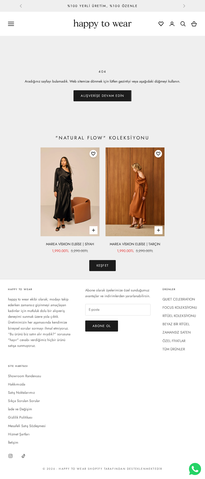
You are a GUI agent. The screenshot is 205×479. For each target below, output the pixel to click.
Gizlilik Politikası (20, 417)
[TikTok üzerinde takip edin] (23, 455)
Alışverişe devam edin (102, 95)
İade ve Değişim (20, 409)
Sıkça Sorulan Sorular (24, 400)
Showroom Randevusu (24, 375)
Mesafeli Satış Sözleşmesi (27, 425)
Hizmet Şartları (19, 434)
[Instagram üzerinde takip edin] (10, 455)
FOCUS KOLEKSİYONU (179, 307)
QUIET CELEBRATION (178, 299)
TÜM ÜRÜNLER (173, 349)
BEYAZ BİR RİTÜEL (176, 324)
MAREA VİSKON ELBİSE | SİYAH (70, 244)
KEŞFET (102, 265)
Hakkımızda (16, 384)
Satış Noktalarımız (21, 392)
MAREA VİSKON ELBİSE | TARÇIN (135, 244)
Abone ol (101, 326)
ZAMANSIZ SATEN (176, 332)
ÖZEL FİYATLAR (174, 340)
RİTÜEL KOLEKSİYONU (179, 315)
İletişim (13, 442)
